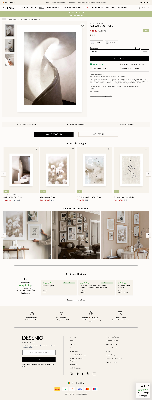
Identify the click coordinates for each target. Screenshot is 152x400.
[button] (145, 51)
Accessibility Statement (78, 355)
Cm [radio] (136, 48)
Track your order (111, 344)
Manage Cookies (111, 362)
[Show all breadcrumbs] (4, 19)
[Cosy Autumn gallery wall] (76, 235)
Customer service (112, 341)
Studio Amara (94, 83)
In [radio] (139, 48)
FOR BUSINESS (122, 8)
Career (72, 348)
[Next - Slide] (148, 174)
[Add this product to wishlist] (82, 25)
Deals (86, 8)
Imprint (72, 344)
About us (73, 337)
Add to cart (119, 58)
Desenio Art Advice (112, 337)
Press (72, 341)
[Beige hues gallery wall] (27, 235)
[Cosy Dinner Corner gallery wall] (125, 235)
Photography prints (15, 19)
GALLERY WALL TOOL (53, 134)
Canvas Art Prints (54, 8)
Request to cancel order (114, 358)
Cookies (108, 351)
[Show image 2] (9, 45)
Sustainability (74, 351)
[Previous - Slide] (3, 174)
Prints (41, 8)
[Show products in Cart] (148, 7)
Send (39, 360)
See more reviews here (76, 300)
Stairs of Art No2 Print (32, 19)
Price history (94, 91)
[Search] (139, 8)
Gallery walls (97, 8)
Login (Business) (75, 368)
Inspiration (110, 8)
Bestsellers (24, 8)
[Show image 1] (9, 30)
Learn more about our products (101, 96)
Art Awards (73, 364)
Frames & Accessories (73, 8)
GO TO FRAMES (98, 134)
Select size (94, 48)
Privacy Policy (36, 364)
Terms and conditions (113, 348)
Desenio (82, 394)
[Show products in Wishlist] (143, 7)
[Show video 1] (9, 59)
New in (33, 8)
